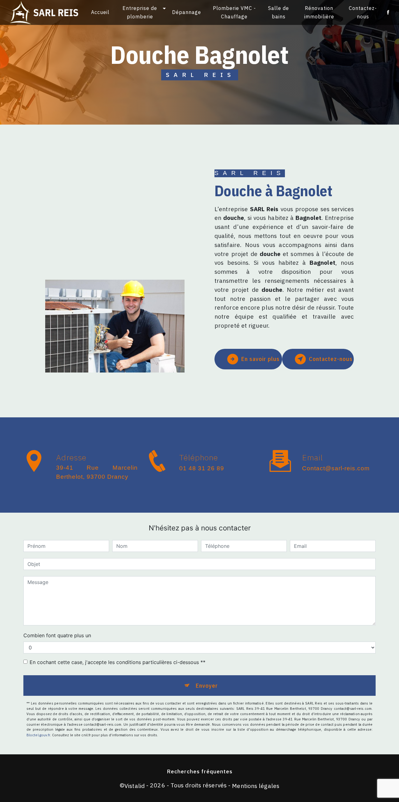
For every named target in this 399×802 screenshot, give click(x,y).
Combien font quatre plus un (57, 635)
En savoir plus (260, 359)
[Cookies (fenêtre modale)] (2, 798)
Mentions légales (255, 786)
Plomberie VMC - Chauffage (234, 12)
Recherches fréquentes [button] (200, 771)
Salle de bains (278, 12)
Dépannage (186, 12)
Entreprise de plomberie (140, 12)
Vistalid (134, 786)
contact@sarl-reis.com (336, 468)
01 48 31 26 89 (201, 468)
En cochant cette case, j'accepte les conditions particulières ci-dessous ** (117, 662)
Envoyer (207, 685)
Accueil (100, 12)
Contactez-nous (363, 12)
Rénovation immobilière (319, 12)
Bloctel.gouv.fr (38, 735)
